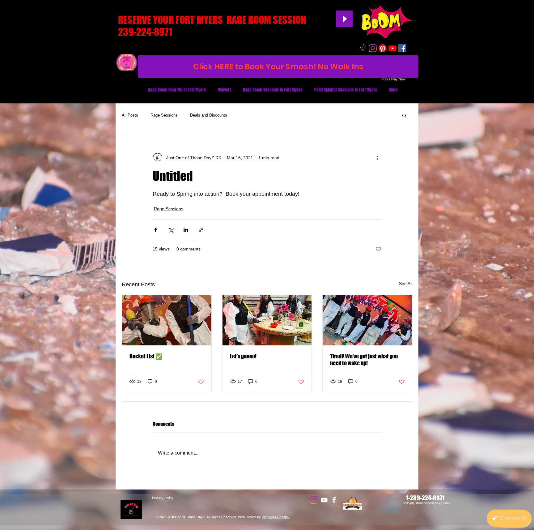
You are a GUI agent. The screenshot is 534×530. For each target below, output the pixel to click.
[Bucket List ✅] (166, 320)
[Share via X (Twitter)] (171, 230)
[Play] (344, 19)
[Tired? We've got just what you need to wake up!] (367, 320)
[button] (404, 115)
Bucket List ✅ (145, 356)
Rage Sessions (164, 115)
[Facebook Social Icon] (402, 48)
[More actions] (377, 157)
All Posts (130, 115)
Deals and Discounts (208, 115)
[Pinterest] (383, 48)
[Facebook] (334, 500)
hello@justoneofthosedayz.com (426, 503)
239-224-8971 (145, 32)
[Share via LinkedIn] (186, 230)
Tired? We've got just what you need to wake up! (364, 359)
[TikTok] (363, 48)
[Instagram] (373, 48)
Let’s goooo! (243, 356)
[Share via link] (201, 230)
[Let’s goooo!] (267, 320)
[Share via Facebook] (156, 230)
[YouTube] (392, 48)
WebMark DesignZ (276, 517)
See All (405, 283)
